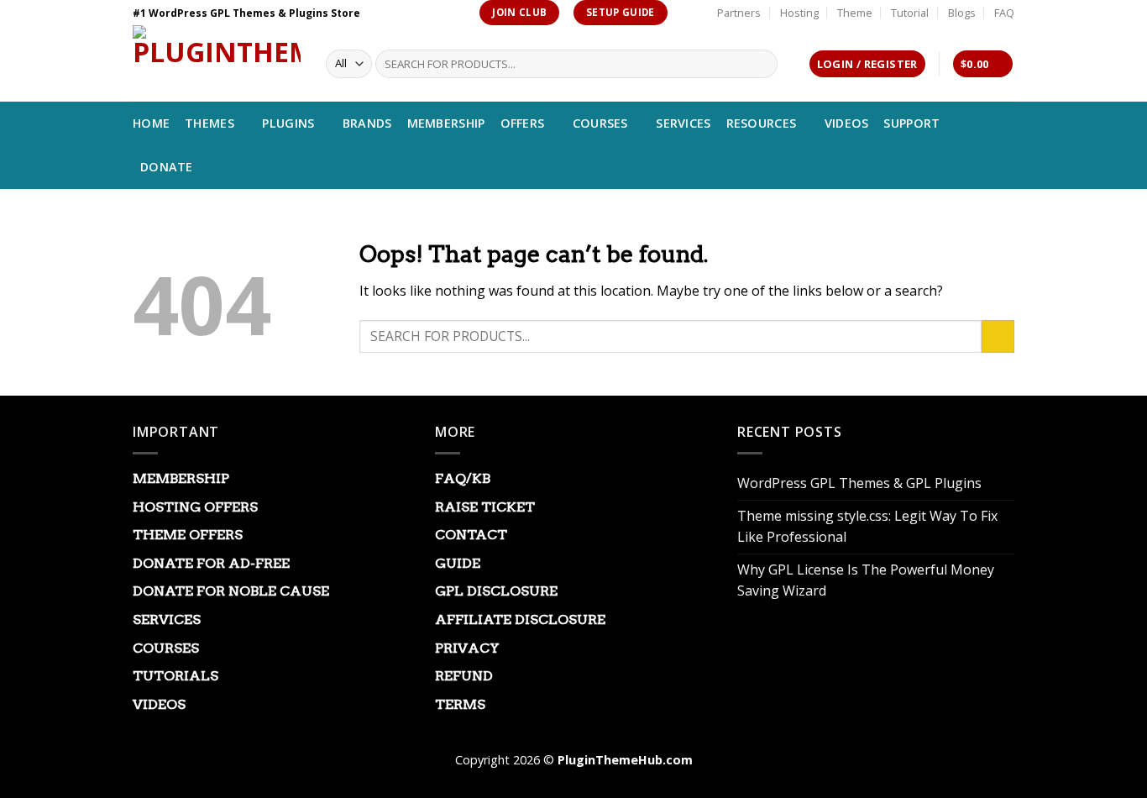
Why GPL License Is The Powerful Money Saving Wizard (865, 580)
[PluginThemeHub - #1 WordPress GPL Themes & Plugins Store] (217, 63)
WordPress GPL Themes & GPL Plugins (859, 483)
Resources (761, 123)
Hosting (799, 12)
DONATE (166, 167)
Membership (446, 123)
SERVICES (683, 123)
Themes (209, 123)
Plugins (288, 123)
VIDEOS (847, 123)
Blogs (962, 12)
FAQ (1004, 12)
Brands (367, 123)
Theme (854, 12)
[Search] (762, 64)
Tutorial (910, 12)
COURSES (600, 123)
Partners (739, 12)
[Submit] (998, 336)
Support (911, 123)
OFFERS (522, 123)
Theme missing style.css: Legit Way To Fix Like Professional (867, 527)
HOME (151, 123)
